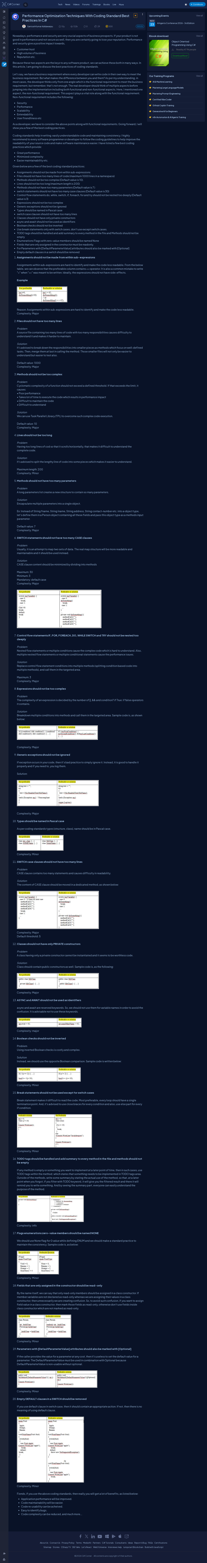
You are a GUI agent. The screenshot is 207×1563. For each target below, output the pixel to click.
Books (107, 4)
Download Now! (180, 55)
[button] (95, 26)
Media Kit (87, 1542)
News (67, 4)
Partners (97, 1542)
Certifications (160, 1542)
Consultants (121, 1542)
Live (114, 4)
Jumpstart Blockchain (133, 1547)
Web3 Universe (100, 1547)
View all (199, 15)
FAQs (150, 1542)
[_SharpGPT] (4, 58)
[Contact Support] (126, 1536)
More (121, 4)
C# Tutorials (108, 1542)
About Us (44, 1542)
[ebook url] (159, 66)
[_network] (4, 42)
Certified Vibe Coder (162, 99)
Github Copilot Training (163, 105)
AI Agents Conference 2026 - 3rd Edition (175, 23)
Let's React (87, 1547)
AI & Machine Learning (162, 81)
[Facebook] (80, 1536)
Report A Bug (140, 1542)
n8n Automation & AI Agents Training (169, 117)
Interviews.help (115, 1547)
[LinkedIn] (93, 1536)
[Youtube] (100, 1536)
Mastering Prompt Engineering (166, 93)
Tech (60, 4)
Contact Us (55, 1542)
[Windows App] (107, 1536)
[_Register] (4, 1553)
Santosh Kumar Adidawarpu (40, 26)
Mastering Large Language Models (168, 87)
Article (140, 26)
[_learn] (4, 32)
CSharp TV (66, 1547)
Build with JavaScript (154, 1547)
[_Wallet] (4, 27)
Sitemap (47, 1547)
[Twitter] (86, 1536)
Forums (86, 4)
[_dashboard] (4, 22)
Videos (76, 4)
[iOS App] (120, 1536)
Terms (79, 1542)
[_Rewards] (4, 53)
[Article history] (60, 26)
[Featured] (135, 17)
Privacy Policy (68, 1542)
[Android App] (113, 1536)
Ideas (130, 1542)
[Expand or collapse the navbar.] (4, 11)
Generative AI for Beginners (165, 111)
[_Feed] (4, 17)
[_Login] (4, 1559)
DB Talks (76, 1547)
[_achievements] (4, 37)
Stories (56, 1547)
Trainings (96, 4)
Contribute (198, 4)
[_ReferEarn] (4, 47)
